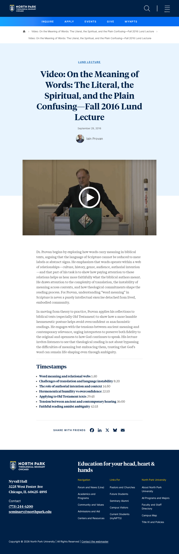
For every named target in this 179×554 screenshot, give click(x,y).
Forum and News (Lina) (91, 487)
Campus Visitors (119, 507)
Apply (69, 21)
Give (110, 21)
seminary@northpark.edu (30, 511)
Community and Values (91, 504)
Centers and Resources (91, 518)
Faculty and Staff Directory (152, 506)
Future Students (119, 493)
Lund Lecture (89, 62)
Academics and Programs (86, 495)
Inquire (48, 21)
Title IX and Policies (153, 522)
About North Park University (152, 489)
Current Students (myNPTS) (119, 516)
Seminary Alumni (119, 500)
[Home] (24, 31)
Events (90, 21)
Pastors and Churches (122, 487)
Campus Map (149, 515)
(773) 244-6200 (21, 506)
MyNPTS (131, 21)
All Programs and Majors (155, 497)
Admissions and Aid (89, 511)
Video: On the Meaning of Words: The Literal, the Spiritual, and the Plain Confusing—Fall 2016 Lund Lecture (92, 31)
